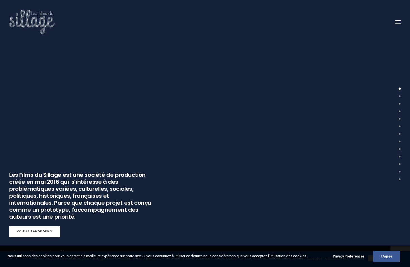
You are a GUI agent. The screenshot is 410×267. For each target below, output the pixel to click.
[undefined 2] (399, 104)
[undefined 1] (399, 96)
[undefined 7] (399, 141)
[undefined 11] (399, 172)
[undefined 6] (399, 134)
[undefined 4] (399, 119)
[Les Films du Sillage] (32, 22)
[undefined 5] (399, 126)
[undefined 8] (399, 149)
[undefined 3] (399, 111)
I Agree (386, 256)
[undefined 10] (399, 164)
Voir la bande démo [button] (34, 231)
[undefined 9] (399, 156)
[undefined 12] (399, 179)
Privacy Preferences (349, 256)
